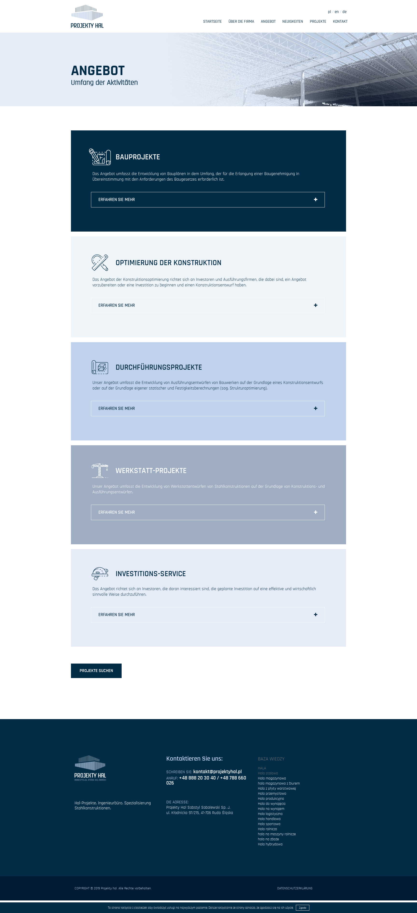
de (344, 12)
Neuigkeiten (292, 21)
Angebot (268, 21)
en (336, 12)
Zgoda (302, 907)
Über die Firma (241, 21)
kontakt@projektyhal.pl (217, 771)
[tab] (208, 199)
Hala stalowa (268, 773)
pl (329, 12)
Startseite (212, 21)
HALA (262, 768)
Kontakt (340, 21)
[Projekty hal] (87, 15)
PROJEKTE (318, 21)
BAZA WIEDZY (271, 759)
